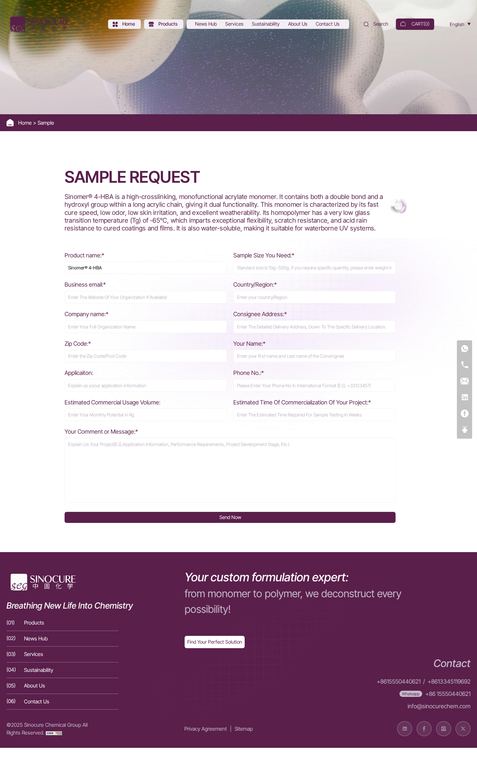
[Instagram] (443, 728)
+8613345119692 (449, 681)
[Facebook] (464, 414)
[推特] (463, 728)
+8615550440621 (399, 681)
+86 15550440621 (448, 693)
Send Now (230, 517)
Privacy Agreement (205, 728)
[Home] (38, 24)
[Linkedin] (464, 398)
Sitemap (244, 728)
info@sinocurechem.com (439, 706)
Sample (46, 122)
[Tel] (464, 365)
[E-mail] (464, 381)
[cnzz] (54, 732)
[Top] (464, 430)
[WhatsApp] (464, 349)
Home (25, 122)
